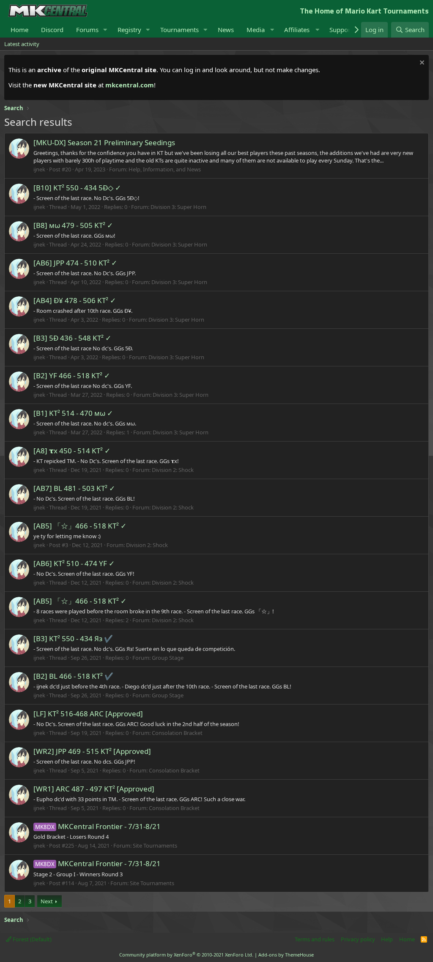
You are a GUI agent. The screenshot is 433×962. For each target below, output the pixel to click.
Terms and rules (314, 939)
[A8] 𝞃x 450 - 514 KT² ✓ (71, 450)
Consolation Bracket (177, 733)
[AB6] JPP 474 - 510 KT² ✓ (75, 263)
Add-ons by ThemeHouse (286, 954)
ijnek (39, 169)
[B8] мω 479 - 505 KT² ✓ (73, 225)
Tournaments (179, 29)
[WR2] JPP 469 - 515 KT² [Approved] (92, 751)
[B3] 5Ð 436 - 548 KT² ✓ (72, 338)
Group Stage (168, 657)
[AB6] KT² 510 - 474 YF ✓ (74, 563)
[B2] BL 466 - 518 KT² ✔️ (73, 676)
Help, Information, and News (165, 169)
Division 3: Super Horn (178, 207)
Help (387, 939)
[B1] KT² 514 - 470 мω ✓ (73, 413)
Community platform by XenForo (186, 954)
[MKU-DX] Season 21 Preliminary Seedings (104, 142)
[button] (105, 30)
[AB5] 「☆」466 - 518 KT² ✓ (79, 526)
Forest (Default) (31, 939)
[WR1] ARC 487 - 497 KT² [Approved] (93, 789)
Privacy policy (358, 939)
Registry (129, 29)
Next (47, 901)
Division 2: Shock (173, 470)
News (226, 29)
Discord (52, 29)
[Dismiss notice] (421, 63)
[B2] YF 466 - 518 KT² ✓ (71, 375)
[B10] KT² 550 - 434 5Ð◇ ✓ (77, 187)
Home (19, 29)
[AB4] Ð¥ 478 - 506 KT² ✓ (74, 300)
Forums (87, 29)
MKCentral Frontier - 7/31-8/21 (98, 826)
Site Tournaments (155, 845)
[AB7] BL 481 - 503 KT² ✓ (74, 488)
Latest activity (21, 44)
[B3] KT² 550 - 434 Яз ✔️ (73, 638)
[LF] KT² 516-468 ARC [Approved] (88, 713)
